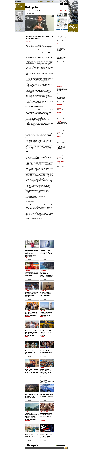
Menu (45, 10)
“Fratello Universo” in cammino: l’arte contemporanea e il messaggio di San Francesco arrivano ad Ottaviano (61, 48)
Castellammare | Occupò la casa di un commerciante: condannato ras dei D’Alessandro (31, 253)
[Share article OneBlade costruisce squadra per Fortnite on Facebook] (57, 101)
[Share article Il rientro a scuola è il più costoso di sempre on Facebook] (25, 440)
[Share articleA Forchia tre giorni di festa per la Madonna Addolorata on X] (58, 109)
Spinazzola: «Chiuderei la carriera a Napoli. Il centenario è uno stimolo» (31, 294)
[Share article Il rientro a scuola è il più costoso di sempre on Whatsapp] (30, 440)
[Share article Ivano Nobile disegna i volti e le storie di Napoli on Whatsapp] (62, 133)
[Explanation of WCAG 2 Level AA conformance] (65, 448)
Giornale (31, 10)
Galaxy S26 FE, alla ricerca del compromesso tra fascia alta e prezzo (47, 252)
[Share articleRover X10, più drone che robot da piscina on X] (58, 61)
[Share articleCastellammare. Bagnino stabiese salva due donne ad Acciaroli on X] (27, 279)
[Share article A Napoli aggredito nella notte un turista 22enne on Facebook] (40, 400)
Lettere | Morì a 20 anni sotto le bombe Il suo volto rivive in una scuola (31, 370)
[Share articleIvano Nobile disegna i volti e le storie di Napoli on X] (58, 133)
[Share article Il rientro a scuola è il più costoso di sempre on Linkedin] (28, 440)
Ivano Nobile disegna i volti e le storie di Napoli (62, 131)
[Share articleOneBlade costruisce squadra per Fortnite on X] (58, 101)
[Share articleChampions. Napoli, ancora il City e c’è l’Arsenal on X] (27, 356)
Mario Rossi (58, 124)
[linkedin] (29, 13)
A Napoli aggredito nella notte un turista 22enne (46, 395)
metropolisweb (27, 297)
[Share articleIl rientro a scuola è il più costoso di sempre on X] (27, 440)
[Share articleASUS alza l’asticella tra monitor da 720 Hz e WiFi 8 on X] (58, 40)
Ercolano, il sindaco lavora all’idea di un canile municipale (45, 293)
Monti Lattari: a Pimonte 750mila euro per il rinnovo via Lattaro (31, 396)
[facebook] (26, 13)
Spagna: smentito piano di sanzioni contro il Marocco (62, 123)
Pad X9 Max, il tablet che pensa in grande (61, 163)
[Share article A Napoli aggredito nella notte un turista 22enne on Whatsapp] (45, 400)
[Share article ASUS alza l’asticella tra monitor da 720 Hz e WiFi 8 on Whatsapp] (62, 40)
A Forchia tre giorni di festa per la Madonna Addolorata (62, 106)
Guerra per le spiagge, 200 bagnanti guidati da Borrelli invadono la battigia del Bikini (31, 333)
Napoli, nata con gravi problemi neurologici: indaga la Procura (46, 313)
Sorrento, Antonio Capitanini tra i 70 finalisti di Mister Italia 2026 (61, 138)
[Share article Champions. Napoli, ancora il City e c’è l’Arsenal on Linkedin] (28, 356)
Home (26, 10)
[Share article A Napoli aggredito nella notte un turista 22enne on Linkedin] (43, 400)
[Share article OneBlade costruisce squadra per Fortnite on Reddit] (63, 101)
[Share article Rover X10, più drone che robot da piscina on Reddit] (63, 61)
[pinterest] (30, 13)
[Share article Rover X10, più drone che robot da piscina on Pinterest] (61, 61)
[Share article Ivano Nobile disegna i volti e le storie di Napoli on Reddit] (63, 133)
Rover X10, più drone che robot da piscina (61, 58)
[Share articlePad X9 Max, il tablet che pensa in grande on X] (58, 166)
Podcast (41, 10)
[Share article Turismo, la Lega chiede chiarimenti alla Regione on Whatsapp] (62, 158)
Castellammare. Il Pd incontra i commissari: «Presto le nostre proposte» (46, 333)
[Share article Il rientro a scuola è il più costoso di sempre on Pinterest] (29, 440)
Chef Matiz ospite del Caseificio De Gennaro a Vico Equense (61, 147)
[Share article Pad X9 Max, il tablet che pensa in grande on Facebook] (57, 166)
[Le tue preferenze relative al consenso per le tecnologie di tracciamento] (91, 449)
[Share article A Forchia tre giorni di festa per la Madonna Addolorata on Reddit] (63, 109)
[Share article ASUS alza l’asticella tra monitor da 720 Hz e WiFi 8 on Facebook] (57, 40)
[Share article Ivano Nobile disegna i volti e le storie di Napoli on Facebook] (57, 133)
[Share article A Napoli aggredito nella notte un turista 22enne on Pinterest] (44, 400)
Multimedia (36, 10)
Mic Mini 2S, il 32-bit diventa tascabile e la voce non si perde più (62, 89)
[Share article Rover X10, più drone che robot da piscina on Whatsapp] (62, 61)
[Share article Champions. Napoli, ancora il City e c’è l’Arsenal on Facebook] (25, 356)
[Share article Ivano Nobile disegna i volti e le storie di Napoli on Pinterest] (61, 133)
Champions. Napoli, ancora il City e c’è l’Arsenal (30, 352)
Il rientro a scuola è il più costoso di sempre (31, 435)
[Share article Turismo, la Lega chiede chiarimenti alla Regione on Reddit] (63, 158)
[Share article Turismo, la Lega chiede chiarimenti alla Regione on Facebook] (57, 158)
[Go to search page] (37, 3)
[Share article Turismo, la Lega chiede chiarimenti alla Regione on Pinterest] (61, 158)
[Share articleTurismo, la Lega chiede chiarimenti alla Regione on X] (58, 158)
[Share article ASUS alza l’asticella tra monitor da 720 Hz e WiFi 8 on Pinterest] (61, 40)
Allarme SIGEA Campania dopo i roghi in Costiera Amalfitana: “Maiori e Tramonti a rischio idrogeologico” (32, 416)
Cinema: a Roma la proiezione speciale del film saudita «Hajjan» (62, 114)
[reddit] (34, 13)
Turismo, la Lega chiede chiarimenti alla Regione (61, 156)
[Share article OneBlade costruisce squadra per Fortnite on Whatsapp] (62, 101)
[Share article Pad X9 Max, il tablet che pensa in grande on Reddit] (63, 166)
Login (66, 10)
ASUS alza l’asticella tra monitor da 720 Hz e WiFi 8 (62, 37)
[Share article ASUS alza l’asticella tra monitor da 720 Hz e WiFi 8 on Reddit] (63, 40)
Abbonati (62, 10)
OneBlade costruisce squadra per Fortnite (61, 98)
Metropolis (42, 374)
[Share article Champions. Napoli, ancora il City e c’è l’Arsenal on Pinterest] (29, 356)
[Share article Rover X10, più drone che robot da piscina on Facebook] (57, 61)
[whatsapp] (32, 13)
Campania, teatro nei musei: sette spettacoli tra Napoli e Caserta (46, 414)
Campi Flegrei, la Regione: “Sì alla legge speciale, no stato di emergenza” (46, 371)
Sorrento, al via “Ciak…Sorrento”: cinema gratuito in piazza (46, 436)
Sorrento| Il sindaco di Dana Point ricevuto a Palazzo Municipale (31, 313)
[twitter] (27, 13)
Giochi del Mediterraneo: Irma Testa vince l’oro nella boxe (47, 352)
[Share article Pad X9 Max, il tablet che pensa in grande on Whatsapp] (62, 166)
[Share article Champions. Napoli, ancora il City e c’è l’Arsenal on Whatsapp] (30, 356)
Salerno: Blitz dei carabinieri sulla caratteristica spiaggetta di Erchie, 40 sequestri (46, 274)
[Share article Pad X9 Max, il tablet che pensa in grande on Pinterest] (61, 166)
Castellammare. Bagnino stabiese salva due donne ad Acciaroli (32, 273)
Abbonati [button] (62, 29)
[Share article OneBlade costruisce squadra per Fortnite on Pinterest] (61, 101)
